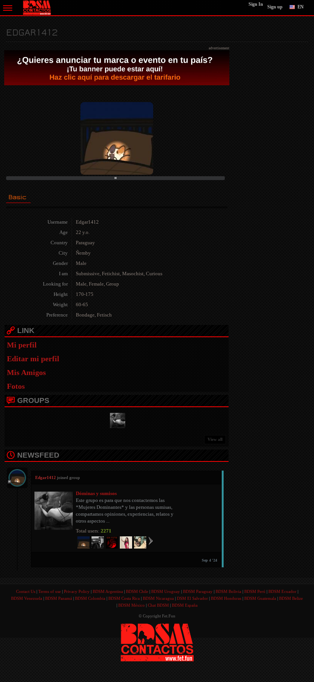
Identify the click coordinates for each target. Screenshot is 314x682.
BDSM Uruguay (165, 591)
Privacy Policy (77, 591)
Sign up (275, 7)
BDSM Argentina (108, 591)
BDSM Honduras (226, 598)
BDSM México (131, 605)
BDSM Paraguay (198, 591)
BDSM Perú (254, 591)
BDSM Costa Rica (124, 598)
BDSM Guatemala (260, 598)
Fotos (16, 386)
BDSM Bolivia (228, 591)
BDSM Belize (291, 598)
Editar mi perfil (33, 358)
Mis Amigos (26, 372)
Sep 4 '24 (209, 560)
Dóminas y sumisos (96, 493)
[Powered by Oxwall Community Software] (157, 642)
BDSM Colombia (90, 598)
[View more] (150, 540)
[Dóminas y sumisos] (116, 419)
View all (215, 439)
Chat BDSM (158, 605)
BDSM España (185, 605)
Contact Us (25, 591)
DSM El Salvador (192, 598)
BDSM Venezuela (26, 598)
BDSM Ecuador (282, 591)
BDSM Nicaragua (158, 598)
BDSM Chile (137, 591)
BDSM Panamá (58, 598)
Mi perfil (22, 345)
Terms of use (49, 591)
